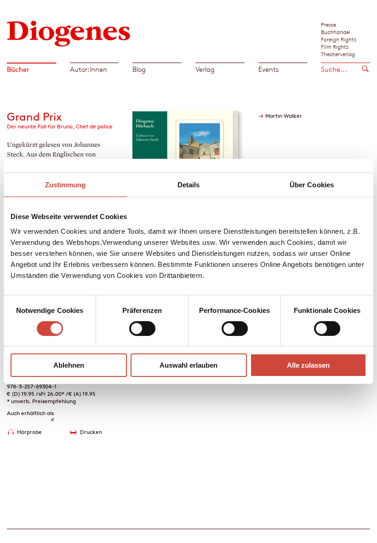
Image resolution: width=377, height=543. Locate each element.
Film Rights (334, 46)
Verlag (205, 69)
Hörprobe (29, 431)
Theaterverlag (338, 54)
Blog (139, 69)
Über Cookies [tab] (312, 185)
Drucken (91, 431)
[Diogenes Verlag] (69, 32)
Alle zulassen (308, 365)
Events (268, 69)
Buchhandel (335, 31)
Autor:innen (88, 69)
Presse (328, 24)
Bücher (18, 69)
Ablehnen (68, 365)
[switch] (142, 328)
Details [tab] (188, 185)
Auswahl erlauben (188, 365)
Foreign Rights (338, 39)
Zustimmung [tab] (65, 185)
